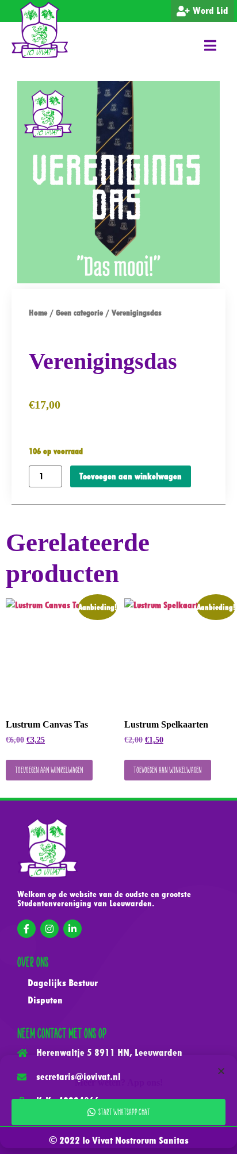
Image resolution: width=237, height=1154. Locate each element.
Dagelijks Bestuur (63, 983)
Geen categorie (79, 312)
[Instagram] (49, 929)
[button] (210, 45)
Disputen (45, 1000)
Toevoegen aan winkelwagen (130, 476)
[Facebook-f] (26, 929)
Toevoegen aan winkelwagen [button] (49, 770)
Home (38, 312)
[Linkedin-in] (72, 929)
